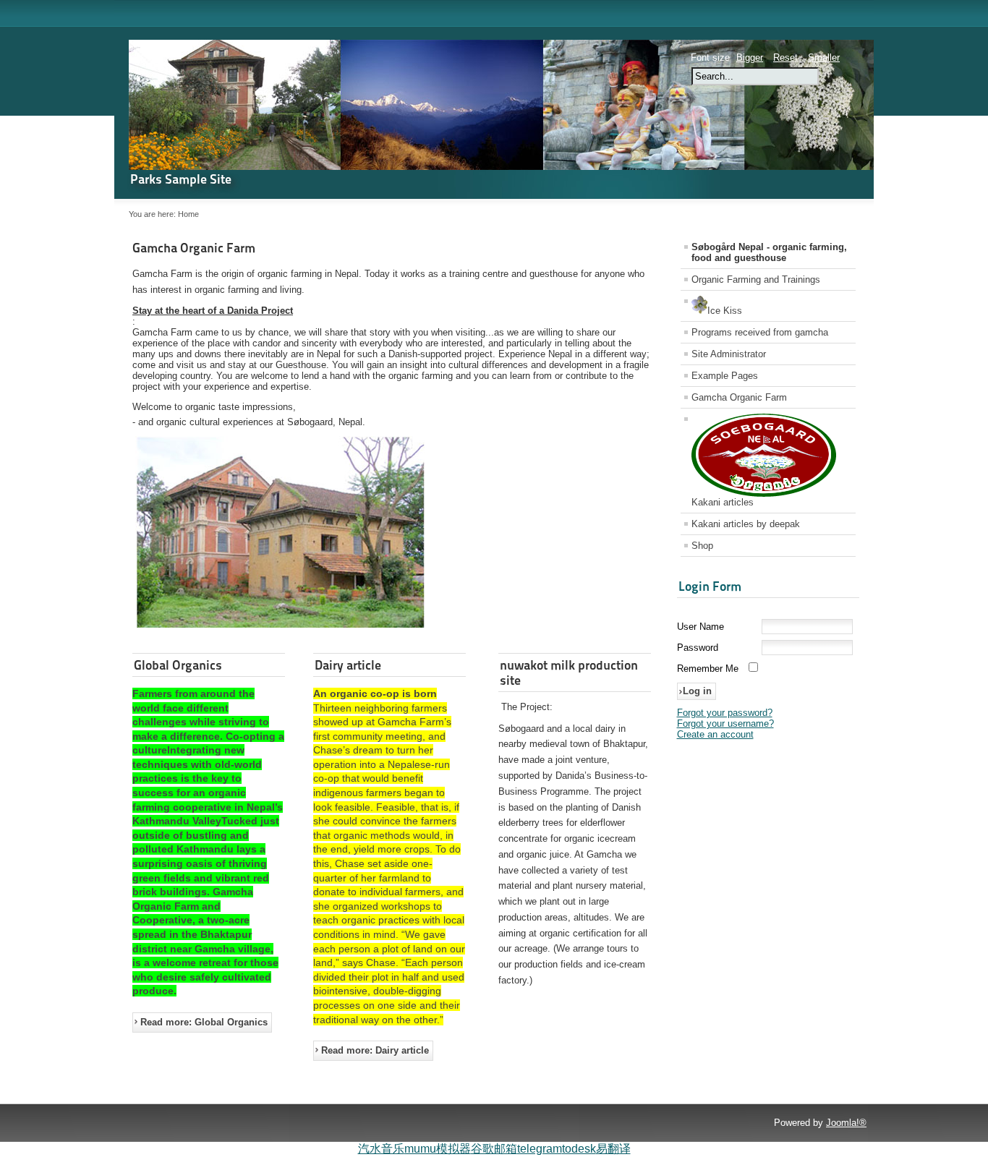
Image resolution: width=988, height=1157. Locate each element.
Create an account (715, 734)
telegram (539, 1149)
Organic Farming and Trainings (755, 279)
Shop (702, 545)
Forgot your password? (724, 712)
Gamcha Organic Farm (193, 247)
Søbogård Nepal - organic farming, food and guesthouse (769, 252)
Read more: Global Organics (204, 1022)
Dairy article (348, 665)
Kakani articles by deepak (745, 523)
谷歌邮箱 (494, 1149)
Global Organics (178, 665)
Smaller (824, 57)
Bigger (749, 57)
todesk (579, 1149)
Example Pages (724, 375)
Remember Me (707, 668)
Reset (785, 57)
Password (697, 647)
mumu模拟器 (437, 1149)
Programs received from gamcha (759, 332)
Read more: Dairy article (375, 1050)
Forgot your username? (725, 723)
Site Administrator (728, 354)
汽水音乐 (381, 1149)
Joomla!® (846, 1122)
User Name (700, 626)
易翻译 (613, 1149)
